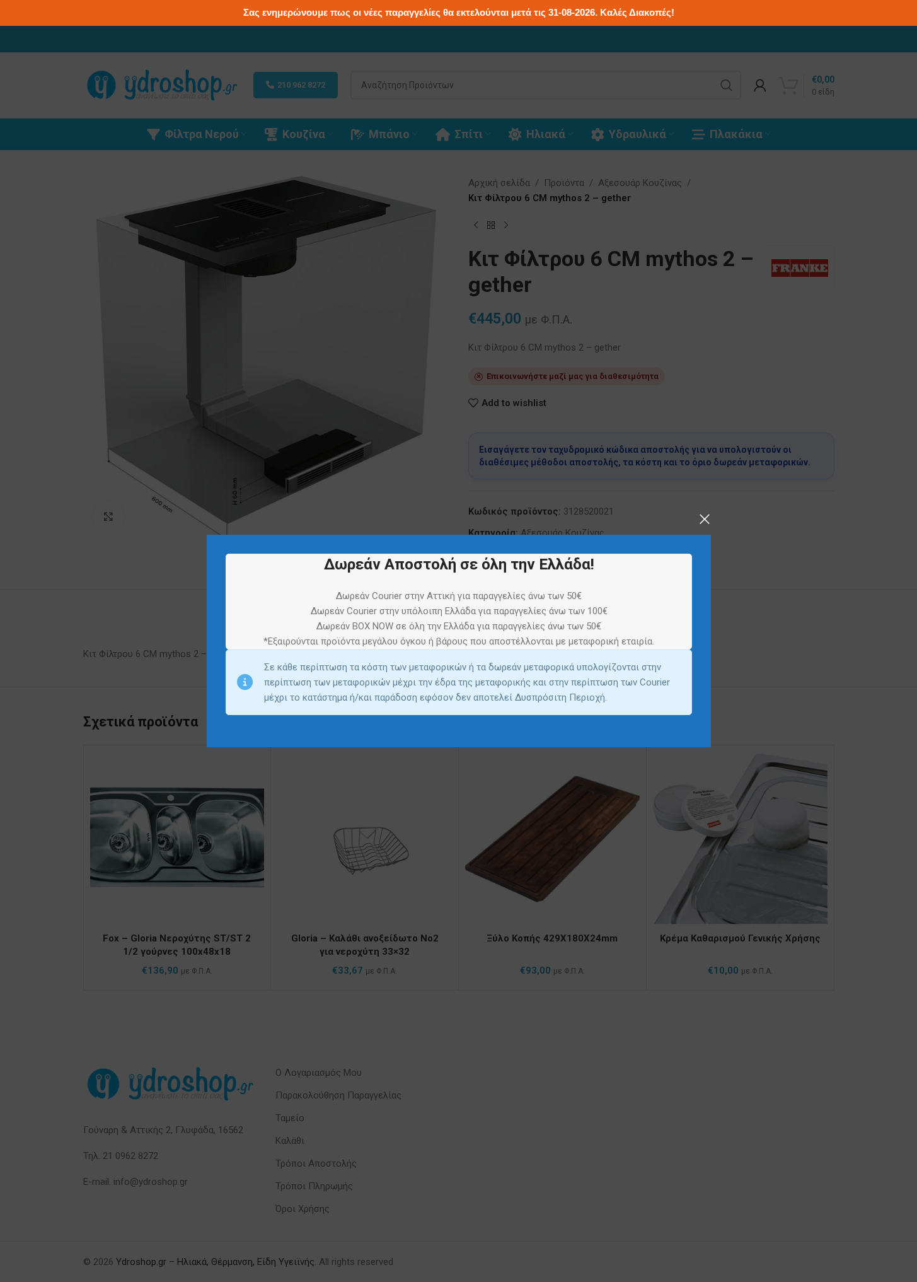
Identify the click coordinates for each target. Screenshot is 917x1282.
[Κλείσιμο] (704, 519)
